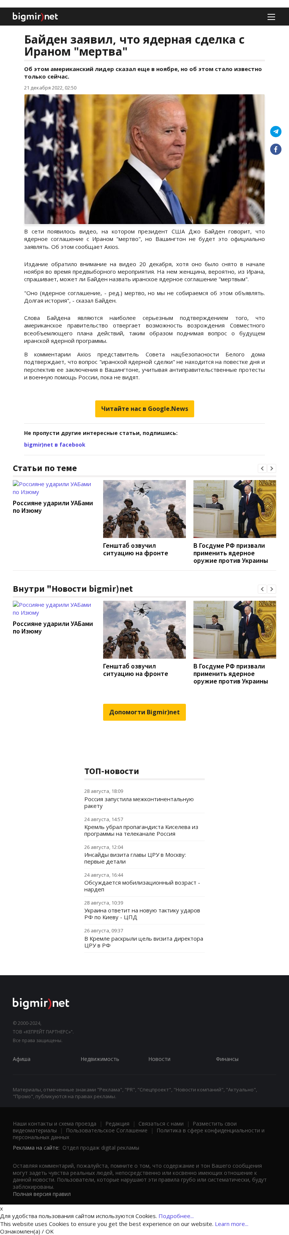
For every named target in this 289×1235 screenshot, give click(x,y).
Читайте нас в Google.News (144, 409)
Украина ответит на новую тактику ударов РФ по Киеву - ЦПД (142, 913)
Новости (159, 1058)
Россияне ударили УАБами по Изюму (53, 507)
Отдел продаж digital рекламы (100, 1147)
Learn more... (231, 1223)
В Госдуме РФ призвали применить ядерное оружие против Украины (230, 553)
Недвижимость (100, 1058)
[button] (262, 468)
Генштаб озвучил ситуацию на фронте (135, 549)
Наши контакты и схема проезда (54, 1123)
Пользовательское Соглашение (107, 1130)
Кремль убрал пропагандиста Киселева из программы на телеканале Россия (141, 830)
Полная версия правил (42, 1193)
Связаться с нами (161, 1123)
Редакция (117, 1123)
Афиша (21, 1058)
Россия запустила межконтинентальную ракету (139, 802)
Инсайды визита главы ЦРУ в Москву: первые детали (135, 858)
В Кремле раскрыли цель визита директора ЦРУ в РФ (143, 942)
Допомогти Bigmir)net (144, 712)
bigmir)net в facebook (54, 444)
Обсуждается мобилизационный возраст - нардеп (142, 886)
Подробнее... (176, 1216)
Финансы (227, 1058)
